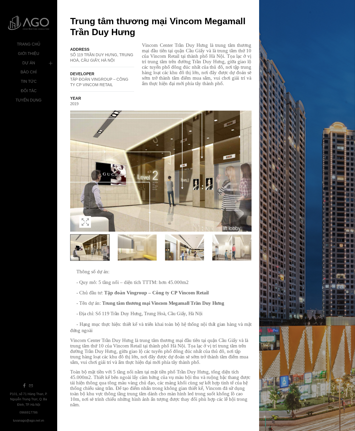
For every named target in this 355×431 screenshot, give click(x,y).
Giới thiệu (28, 53)
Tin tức (29, 81)
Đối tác (29, 90)
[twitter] (31, 385)
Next (246, 176)
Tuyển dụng (29, 100)
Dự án (28, 63)
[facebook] (24, 385)
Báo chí (29, 72)
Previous (75, 176)
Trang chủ (28, 44)
